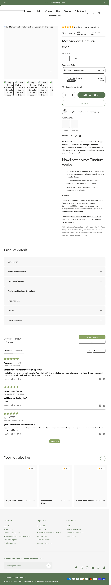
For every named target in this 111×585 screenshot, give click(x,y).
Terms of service (28, 581)
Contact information (51, 581)
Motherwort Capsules (80, 216)
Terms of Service (43, 540)
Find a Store (71, 536)
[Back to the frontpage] (63, 33)
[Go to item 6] (43, 88)
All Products (8, 529)
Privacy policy (18, 581)
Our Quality (41, 526)
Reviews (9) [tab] (8, 351)
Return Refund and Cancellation (49, 533)
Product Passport (10, 543)
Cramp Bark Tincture (85, 500)
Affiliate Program (10, 540)
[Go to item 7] (55, 88)
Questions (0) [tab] (18, 351)
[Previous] (4, 2)
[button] (68, 27)
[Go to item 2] (20, 88)
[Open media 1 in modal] (31, 52)
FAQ (68, 526)
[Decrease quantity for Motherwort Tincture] (64, 95)
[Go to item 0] (9, 88)
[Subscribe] (48, 565)
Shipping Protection (44, 543)
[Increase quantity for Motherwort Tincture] (73, 95)
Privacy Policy (42, 529)
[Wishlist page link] (99, 13)
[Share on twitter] (104, 379)
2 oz (65, 59)
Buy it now (84, 103)
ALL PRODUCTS (81, 33)
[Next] (104, 2)
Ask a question (92, 342)
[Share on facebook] (100, 379)
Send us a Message (73, 529)
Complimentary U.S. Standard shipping (84, 112)
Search (6, 526)
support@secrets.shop (75, 533)
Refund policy (8, 581)
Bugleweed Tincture (15, 500)
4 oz (75, 59)
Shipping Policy (42, 536)
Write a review (92, 337)
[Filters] (89, 350)
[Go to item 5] (32, 88)
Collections (71, 33)
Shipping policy (39, 581)
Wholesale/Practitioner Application (17, 536)
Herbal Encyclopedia (12, 533)
